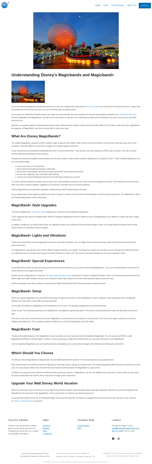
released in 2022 (38, 212)
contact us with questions (23, 401)
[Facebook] (113, 439)
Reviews (46, 428)
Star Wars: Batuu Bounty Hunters (59, 275)
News (97, 5)
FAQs (79, 428)
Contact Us (47, 433)
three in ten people (92, 107)
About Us (131, 5)
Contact (145, 5)
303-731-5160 (117, 431)
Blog (105, 5)
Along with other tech (128, 114)
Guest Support (83, 425)
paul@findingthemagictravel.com (125, 428)
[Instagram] (118, 439)
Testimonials (117, 5)
